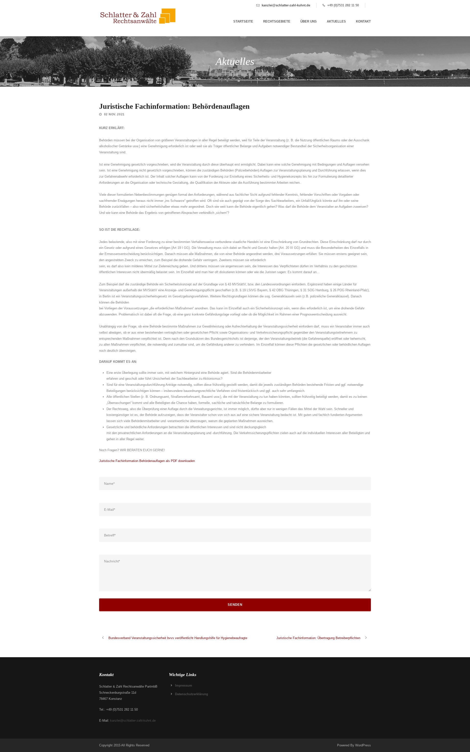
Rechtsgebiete (276, 21)
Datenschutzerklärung (191, 694)
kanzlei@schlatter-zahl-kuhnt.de (286, 5)
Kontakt (363, 21)
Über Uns (308, 21)
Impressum (183, 685)
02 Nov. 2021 (114, 114)
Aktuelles (336, 21)
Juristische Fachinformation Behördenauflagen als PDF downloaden (147, 461)
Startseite (243, 21)
